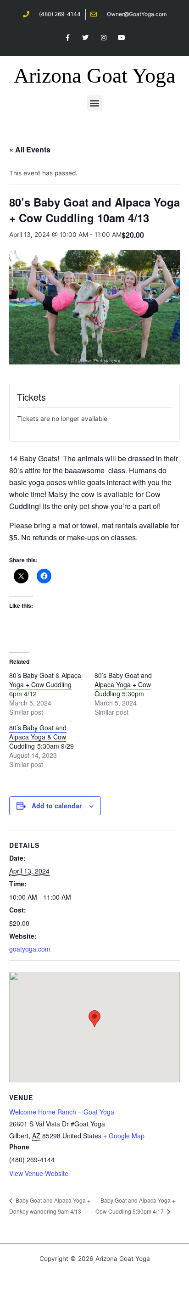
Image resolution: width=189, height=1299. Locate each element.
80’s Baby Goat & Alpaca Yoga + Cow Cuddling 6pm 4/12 (45, 684)
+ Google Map (124, 1135)
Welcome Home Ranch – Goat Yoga (61, 1111)
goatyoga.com (29, 948)
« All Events (29, 149)
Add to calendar (57, 805)
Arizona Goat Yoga (94, 75)
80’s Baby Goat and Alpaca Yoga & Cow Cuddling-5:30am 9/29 (41, 736)
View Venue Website (38, 1173)
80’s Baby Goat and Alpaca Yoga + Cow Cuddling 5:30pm (123, 684)
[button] (94, 103)
